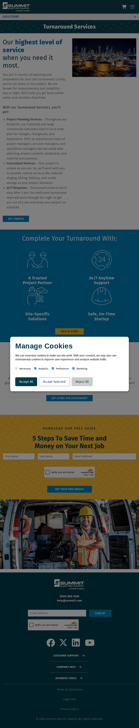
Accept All (26, 382)
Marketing (81, 368)
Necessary (25, 368)
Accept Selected (54, 382)
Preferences (62, 368)
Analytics (43, 368)
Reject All (82, 382)
